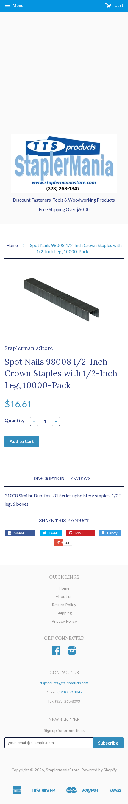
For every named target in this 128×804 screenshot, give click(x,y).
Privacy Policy (64, 621)
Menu (18, 5)
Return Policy (64, 604)
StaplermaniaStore (62, 770)
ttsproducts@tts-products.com (64, 683)
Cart (118, 5)
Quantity (14, 420)
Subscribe (108, 743)
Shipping (64, 613)
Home (12, 245)
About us (64, 596)
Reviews (80, 478)
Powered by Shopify (99, 770)
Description (49, 478)
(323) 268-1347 (69, 692)
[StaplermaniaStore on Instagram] (72, 652)
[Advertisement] (64, 78)
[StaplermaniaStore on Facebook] (55, 652)
